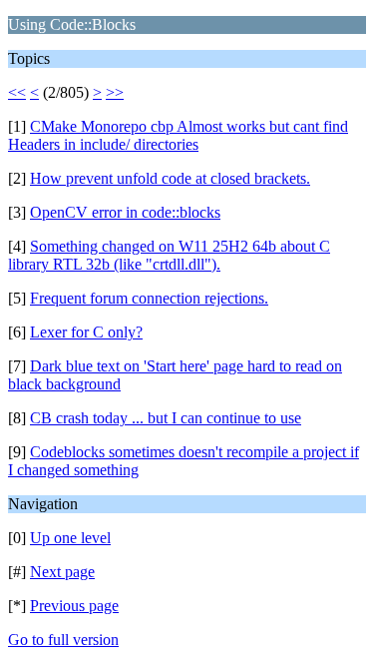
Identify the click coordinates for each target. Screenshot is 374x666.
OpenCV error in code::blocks (125, 212)
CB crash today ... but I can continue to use (165, 417)
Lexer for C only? (86, 332)
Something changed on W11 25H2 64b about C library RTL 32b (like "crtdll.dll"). (169, 255)
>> (115, 92)
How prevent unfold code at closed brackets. (170, 178)
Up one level (70, 537)
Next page (62, 571)
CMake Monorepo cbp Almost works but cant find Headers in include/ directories (178, 135)
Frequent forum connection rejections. (149, 298)
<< (17, 92)
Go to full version (63, 639)
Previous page (74, 605)
